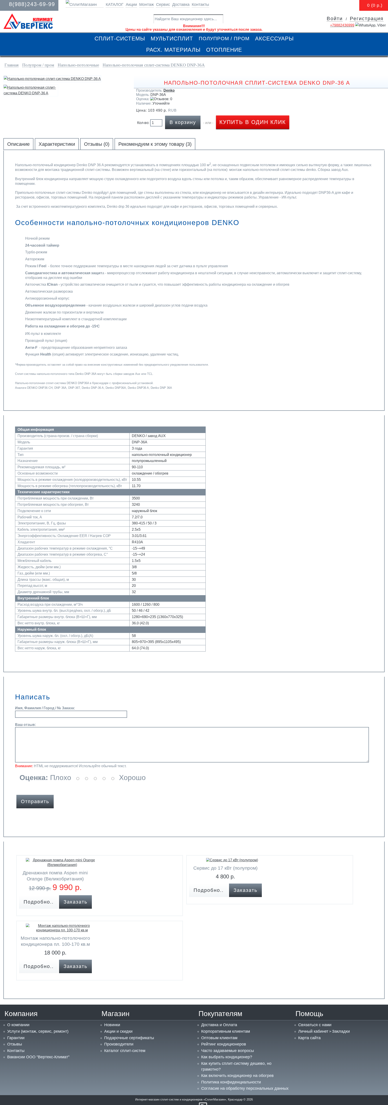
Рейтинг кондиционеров (223, 1044)
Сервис (163, 4)
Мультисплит (172, 38)
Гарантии (15, 1038)
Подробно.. (39, 902)
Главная (11, 65)
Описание (18, 144)
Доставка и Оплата (219, 1025)
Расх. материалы (173, 50)
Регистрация (367, 18)
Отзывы (14, 1044)
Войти (335, 18)
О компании (18, 1025)
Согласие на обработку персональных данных (245, 1088)
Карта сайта (309, 1038)
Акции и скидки (118, 1031)
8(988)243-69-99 (32, 4)
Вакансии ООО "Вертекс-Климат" (38, 1057)
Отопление (224, 50)
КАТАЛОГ (114, 4)
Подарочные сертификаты (129, 1038)
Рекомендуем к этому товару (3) (155, 144)
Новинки (112, 1025)
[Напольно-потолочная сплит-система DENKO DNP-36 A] (52, 79)
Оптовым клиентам (219, 1038)
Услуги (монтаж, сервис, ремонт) (37, 1031)
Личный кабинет (313, 1031)
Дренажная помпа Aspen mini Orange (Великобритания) (55, 875)
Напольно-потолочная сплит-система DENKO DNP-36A (154, 65)
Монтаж (146, 4)
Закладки (341, 1031)
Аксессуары (274, 38)
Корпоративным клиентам (225, 1031)
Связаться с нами (314, 1025)
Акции (131, 4)
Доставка (181, 4)
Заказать (75, 902)
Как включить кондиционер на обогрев (237, 1075)
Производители (118, 1044)
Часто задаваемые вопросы (227, 1050)
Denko (169, 90)
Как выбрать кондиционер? (226, 1057)
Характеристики (57, 144)
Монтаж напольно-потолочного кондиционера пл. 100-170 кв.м (55, 941)
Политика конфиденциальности (231, 1082)
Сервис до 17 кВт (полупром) (225, 868)
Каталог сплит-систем (124, 1050)
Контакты (200, 4)
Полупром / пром (224, 38)
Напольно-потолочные (78, 65)
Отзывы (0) (96, 144)
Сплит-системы (120, 38)
